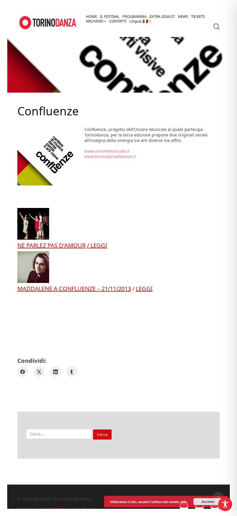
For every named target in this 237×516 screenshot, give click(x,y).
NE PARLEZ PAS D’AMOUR (51, 245)
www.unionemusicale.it (106, 151)
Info (184, 502)
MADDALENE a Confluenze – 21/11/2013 (74, 288)
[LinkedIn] (55, 371)
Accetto (207, 501)
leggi (144, 288)
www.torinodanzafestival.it (110, 156)
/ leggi (97, 245)
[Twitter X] (39, 371)
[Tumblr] (71, 371)
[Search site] (216, 26)
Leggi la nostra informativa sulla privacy (56, 509)
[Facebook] (22, 371)
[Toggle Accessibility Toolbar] (225, 504)
